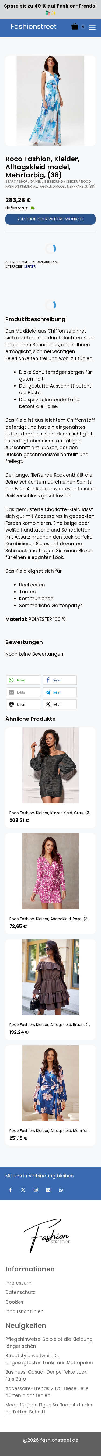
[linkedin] (48, 1190)
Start (10, 181)
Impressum (18, 1283)
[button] (23, 680)
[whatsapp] (61, 1190)
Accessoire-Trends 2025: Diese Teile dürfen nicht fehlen (47, 1392)
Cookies (14, 1302)
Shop (23, 181)
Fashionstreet (34, 26)
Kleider (72, 181)
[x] (23, 1190)
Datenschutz (20, 1292)
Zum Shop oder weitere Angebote (51, 219)
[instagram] (36, 1190)
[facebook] (10, 1190)
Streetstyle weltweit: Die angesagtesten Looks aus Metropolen (49, 1359)
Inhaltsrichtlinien (24, 1311)
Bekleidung (53, 181)
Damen (35, 181)
